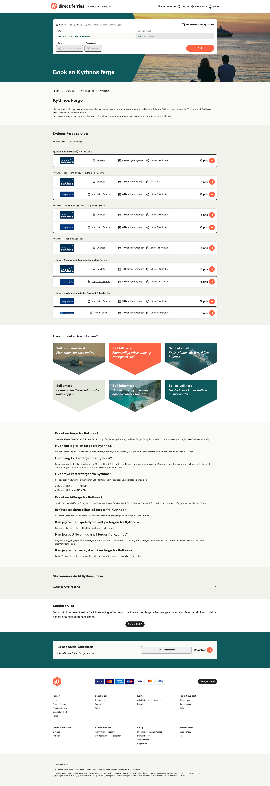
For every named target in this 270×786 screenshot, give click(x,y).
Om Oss (56, 732)
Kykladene (87, 90)
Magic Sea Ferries (96, 173)
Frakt (97, 708)
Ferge (55, 716)
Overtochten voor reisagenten (108, 736)
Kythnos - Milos (61, 239)
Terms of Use (143, 740)
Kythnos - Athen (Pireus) (65, 151)
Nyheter (56, 736)
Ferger (98, 704)
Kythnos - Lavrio (61, 293)
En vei (80, 25)
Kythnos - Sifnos (61, 206)
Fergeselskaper (60, 704)
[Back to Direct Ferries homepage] (67, 6)
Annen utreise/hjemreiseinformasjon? (105, 25)
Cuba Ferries (185, 732)
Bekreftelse (142, 704)
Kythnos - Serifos (62, 173)
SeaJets (88, 151)
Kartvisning (76, 141)
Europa (70, 90)
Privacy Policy (143, 736)
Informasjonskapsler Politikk (149, 732)
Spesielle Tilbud (60, 712)
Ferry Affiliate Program (105, 732)
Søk (200, 48)
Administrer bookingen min (149, 700)
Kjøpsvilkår (142, 744)
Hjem (56, 90)
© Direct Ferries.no (60, 764)
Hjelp (181, 708)
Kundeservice (185, 704)
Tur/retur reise (65, 25)
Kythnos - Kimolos (62, 260)
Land (55, 700)
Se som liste (59, 141)
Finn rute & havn (60, 708)
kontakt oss (132, 769)
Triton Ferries (103, 293)
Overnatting (100, 700)
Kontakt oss (184, 700)
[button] (135, 587)
